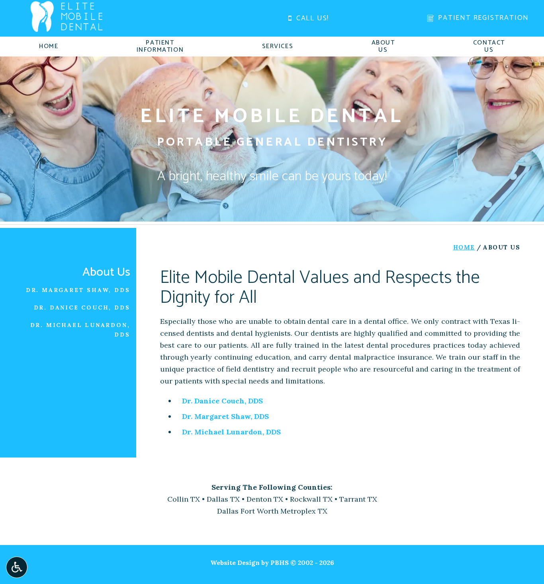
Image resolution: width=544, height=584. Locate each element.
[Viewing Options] (16, 567)
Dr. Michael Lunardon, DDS (231, 431)
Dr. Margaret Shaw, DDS (225, 416)
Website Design (235, 562)
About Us (106, 272)
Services (278, 46)
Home (48, 46)
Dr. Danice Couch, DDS (222, 400)
